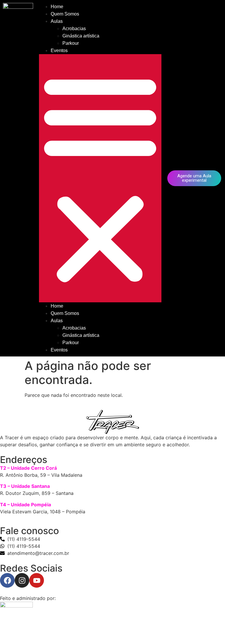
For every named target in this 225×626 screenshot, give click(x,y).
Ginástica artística (80, 35)
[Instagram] (22, 580)
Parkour (70, 43)
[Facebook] (7, 580)
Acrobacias (74, 28)
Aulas (57, 21)
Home (57, 6)
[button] (100, 178)
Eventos (59, 50)
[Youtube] (36, 580)
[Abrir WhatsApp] (210, 611)
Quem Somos (65, 13)
